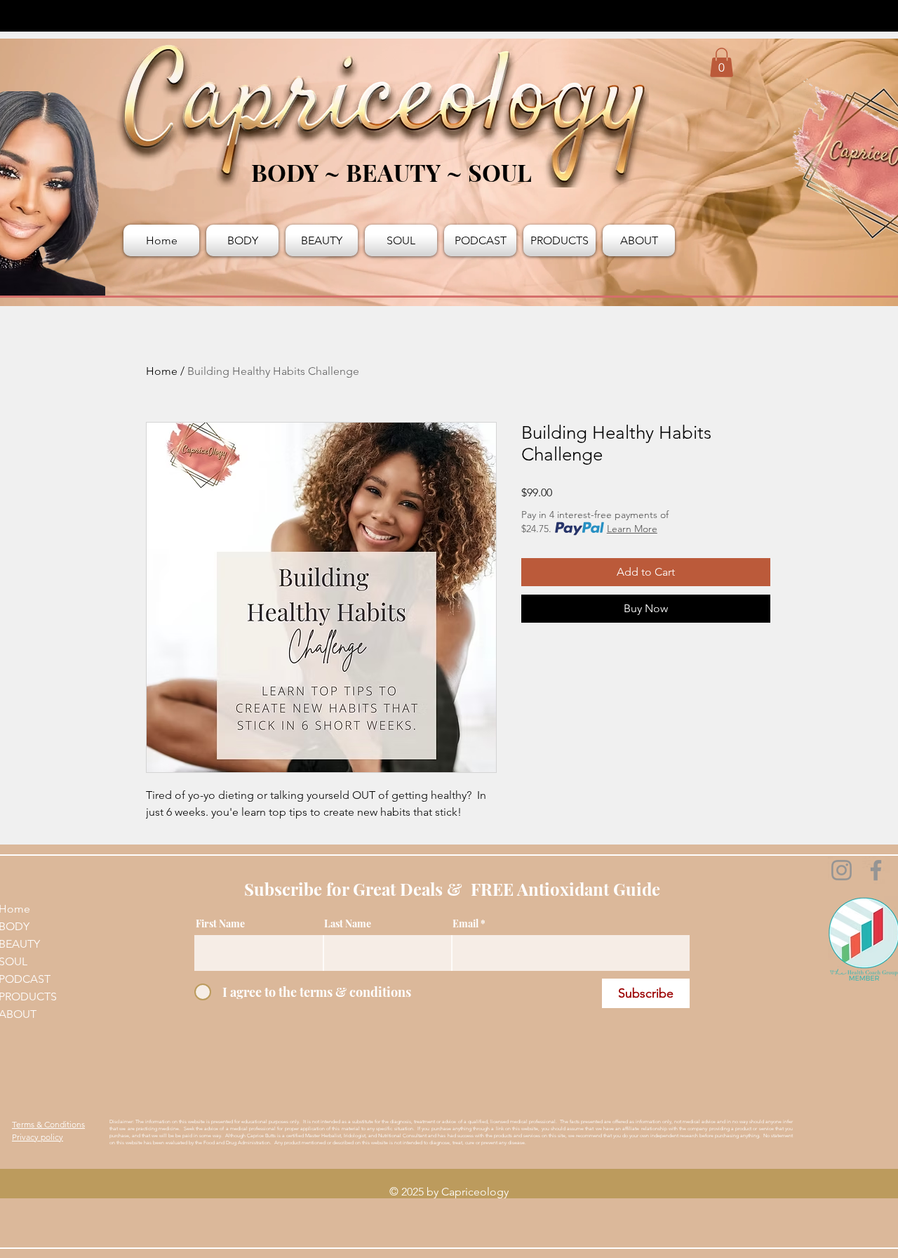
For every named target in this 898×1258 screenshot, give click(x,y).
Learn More (632, 528)
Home (161, 371)
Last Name (347, 924)
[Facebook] (876, 870)
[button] (721, 62)
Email (465, 924)
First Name (220, 924)
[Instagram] (841, 870)
